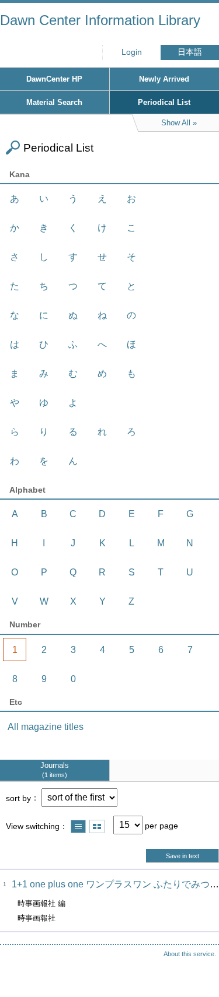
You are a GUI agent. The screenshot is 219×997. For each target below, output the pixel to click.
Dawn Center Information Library (100, 20)
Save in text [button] (182, 855)
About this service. (190, 953)
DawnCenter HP (54, 79)
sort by (18, 797)
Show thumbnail (97, 826)
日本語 (190, 52)
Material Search (54, 102)
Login (131, 52)
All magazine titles (46, 727)
